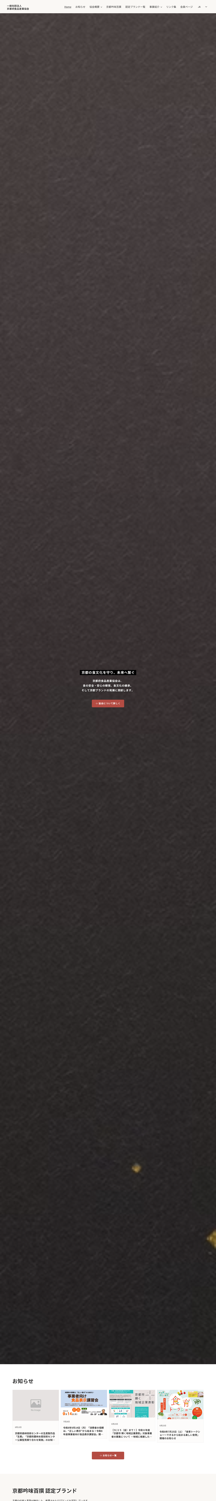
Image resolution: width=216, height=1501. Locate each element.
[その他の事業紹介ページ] (161, 7)
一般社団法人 (14, 6)
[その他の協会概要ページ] (101, 7)
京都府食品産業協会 (18, 9)
